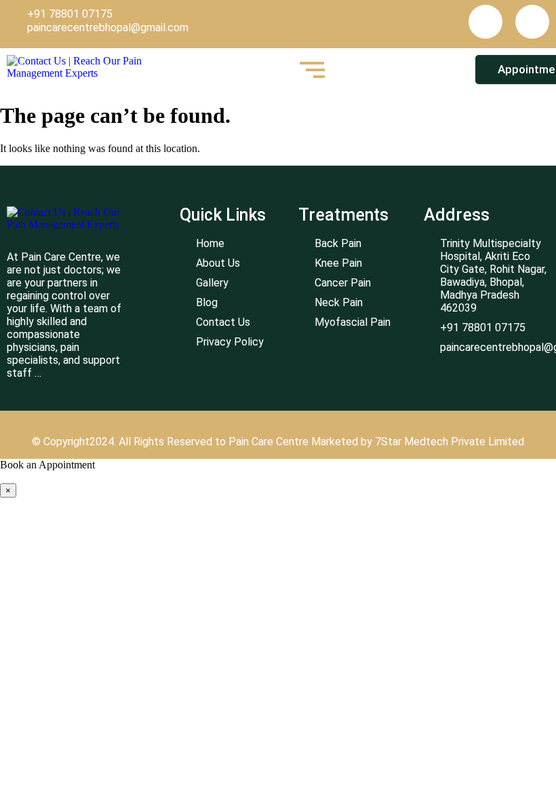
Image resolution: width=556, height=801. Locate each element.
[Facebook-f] (485, 22)
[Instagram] (532, 22)
